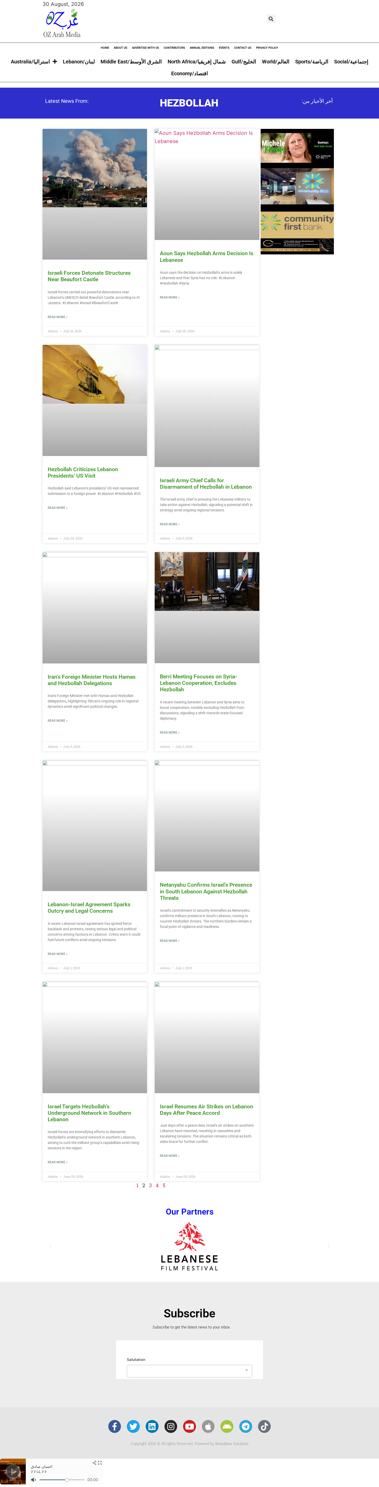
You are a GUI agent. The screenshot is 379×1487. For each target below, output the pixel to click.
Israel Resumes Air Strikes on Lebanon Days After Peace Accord (206, 1109)
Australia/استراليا (30, 62)
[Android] (226, 1426)
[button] (271, 18)
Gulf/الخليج (244, 62)
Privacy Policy (267, 47)
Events (224, 47)
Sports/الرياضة (311, 62)
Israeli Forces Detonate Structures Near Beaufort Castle (89, 276)
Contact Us (242, 47)
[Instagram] (170, 1426)
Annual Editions (202, 47)
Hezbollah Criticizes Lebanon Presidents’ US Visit (83, 472)
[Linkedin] (152, 1426)
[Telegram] (245, 1426)
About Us (120, 47)
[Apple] (208, 1426)
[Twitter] (133, 1426)
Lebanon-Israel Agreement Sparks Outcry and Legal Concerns (89, 907)
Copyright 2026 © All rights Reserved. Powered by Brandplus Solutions (190, 1443)
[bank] (297, 253)
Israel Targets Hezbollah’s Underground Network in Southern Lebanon (89, 1113)
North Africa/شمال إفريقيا (197, 62)
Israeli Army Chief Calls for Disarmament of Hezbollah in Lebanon (206, 483)
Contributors (174, 47)
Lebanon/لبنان (79, 62)
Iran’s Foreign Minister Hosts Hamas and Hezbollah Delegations (92, 680)
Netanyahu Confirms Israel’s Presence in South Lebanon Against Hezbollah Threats (206, 891)
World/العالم (276, 62)
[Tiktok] (264, 1426)
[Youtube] (189, 1426)
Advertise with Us (145, 47)
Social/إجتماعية (351, 62)
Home (105, 47)
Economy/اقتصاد (189, 73)
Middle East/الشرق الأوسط (131, 62)
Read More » (58, 317)
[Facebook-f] (114, 1426)
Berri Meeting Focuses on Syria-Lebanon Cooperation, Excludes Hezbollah (198, 683)
